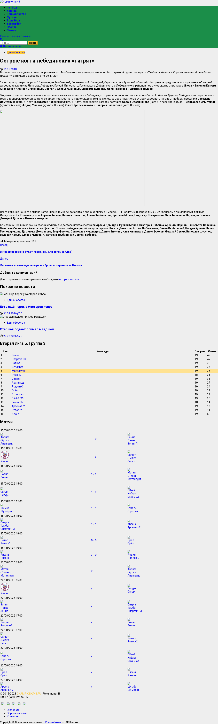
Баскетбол (14, 23)
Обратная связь (17, 713)
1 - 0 (94, 439)
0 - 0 (94, 540)
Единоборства (16, 14)
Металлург (18, 370)
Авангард (18, 382)
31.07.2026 (10, 313)
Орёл (15, 390)
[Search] (1, 39)
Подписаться (11, 46)
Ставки (11, 30)
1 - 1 (94, 508)
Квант (15, 414)
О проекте (13, 710)
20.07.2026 (10, 336)
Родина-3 (18, 386)
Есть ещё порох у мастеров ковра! (26, 307)
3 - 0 (94, 554)
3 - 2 (94, 474)
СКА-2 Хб (18, 398)
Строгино (18, 394)
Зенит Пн (17, 402)
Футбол (12, 7)
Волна (15, 355)
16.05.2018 (10, 69)
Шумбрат (17, 367)
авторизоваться (68, 279)
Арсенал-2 (18, 406)
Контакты (13, 716)
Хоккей (12, 10)
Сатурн (16, 378)
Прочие (12, 27)
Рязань (16, 374)
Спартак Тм (19, 359)
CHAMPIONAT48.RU (29, 693)
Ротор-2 (17, 410)
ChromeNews (53, 722)
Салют (16, 363)
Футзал (12, 17)
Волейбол (13, 20)
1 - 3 (94, 456)
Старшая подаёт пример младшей (27, 329)
